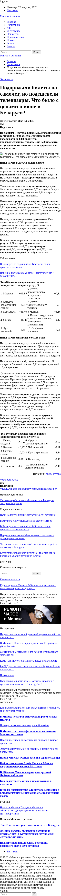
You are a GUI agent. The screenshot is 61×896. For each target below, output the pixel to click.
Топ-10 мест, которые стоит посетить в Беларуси (29, 825)
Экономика (13, 24)
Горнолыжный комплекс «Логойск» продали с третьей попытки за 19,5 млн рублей (27, 682)
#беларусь (6, 479)
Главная (11, 21)
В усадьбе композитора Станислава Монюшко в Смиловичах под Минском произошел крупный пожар (29, 792)
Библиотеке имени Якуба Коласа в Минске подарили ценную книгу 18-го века (26, 765)
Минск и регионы (10, 55)
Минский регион (10, 16)
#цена (15, 479)
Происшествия (15, 37)
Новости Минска (10, 807)
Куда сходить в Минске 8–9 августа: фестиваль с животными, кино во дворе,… (28, 587)
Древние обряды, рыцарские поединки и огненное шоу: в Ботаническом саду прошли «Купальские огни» (27, 833)
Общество (12, 34)
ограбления (41, 810)
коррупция (12, 813)
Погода (11, 40)
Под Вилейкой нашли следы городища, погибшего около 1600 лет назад (24, 844)
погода (14, 810)
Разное (11, 43)
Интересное (14, 30)
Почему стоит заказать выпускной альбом (24, 725)
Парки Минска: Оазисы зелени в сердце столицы (30, 757)
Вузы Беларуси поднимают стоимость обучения (27, 514)
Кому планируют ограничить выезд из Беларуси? (28, 660)
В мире (11, 46)
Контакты (12, 10)
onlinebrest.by (53, 473)
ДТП (9, 27)
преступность (26, 810)
